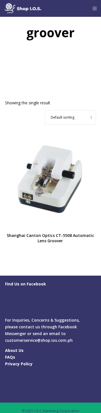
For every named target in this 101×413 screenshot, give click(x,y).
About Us (14, 350)
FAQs (10, 357)
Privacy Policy (19, 363)
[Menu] (93, 8)
